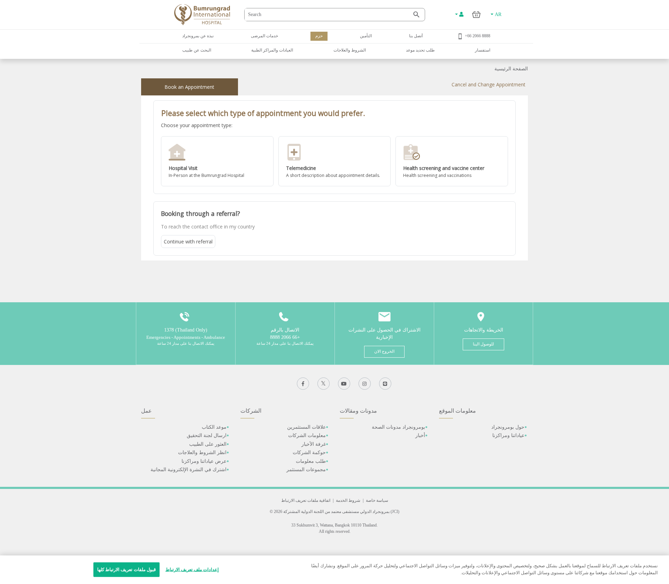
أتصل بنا (416, 35)
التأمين (366, 35)
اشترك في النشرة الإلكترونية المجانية (188, 469)
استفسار (482, 50)
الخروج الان (384, 351)
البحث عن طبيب (196, 50)
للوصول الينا (483, 344)
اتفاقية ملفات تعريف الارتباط (305, 500)
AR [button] (497, 14)
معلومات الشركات (307, 435)
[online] (334, 161)
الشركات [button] (250, 411)
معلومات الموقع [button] (457, 411)
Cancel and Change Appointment (488, 84)
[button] (217, 161)
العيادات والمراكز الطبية (272, 50)
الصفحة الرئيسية (511, 68)
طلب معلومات (311, 461)
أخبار (420, 435)
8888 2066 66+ (477, 35)
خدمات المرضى (264, 35)
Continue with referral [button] (188, 241)
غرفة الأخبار (313, 444)
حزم (319, 35)
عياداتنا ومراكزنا (508, 435)
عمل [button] (146, 411)
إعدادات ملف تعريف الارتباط (192, 569)
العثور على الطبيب (207, 444)
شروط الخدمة (348, 500)
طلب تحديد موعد (420, 50)
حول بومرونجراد (507, 427)
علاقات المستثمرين (306, 427)
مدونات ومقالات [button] (358, 411)
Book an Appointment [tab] (189, 87)
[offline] (217, 161)
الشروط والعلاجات (349, 50)
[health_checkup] (451, 161)
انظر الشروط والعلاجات (202, 452)
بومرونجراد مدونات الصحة (398, 427)
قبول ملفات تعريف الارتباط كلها (126, 569)
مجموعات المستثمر (306, 469)
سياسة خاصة (377, 500)
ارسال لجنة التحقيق (206, 435)
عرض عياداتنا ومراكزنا (204, 461)
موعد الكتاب (214, 427)
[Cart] (476, 14)
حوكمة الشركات (309, 452)
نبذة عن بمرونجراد (198, 35)
